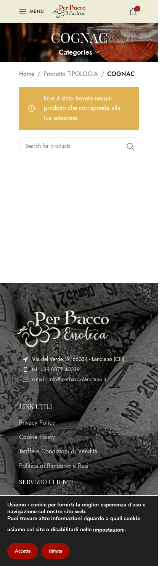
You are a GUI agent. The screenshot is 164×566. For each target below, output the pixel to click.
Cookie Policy (37, 437)
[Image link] (61, 328)
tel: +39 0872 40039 (56, 369)
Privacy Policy (37, 423)
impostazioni (109, 530)
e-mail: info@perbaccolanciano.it (69, 379)
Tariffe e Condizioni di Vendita (58, 451)
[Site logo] (68, 11)
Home (26, 74)
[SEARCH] (130, 146)
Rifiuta (55, 551)
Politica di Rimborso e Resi (53, 466)
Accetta (23, 551)
